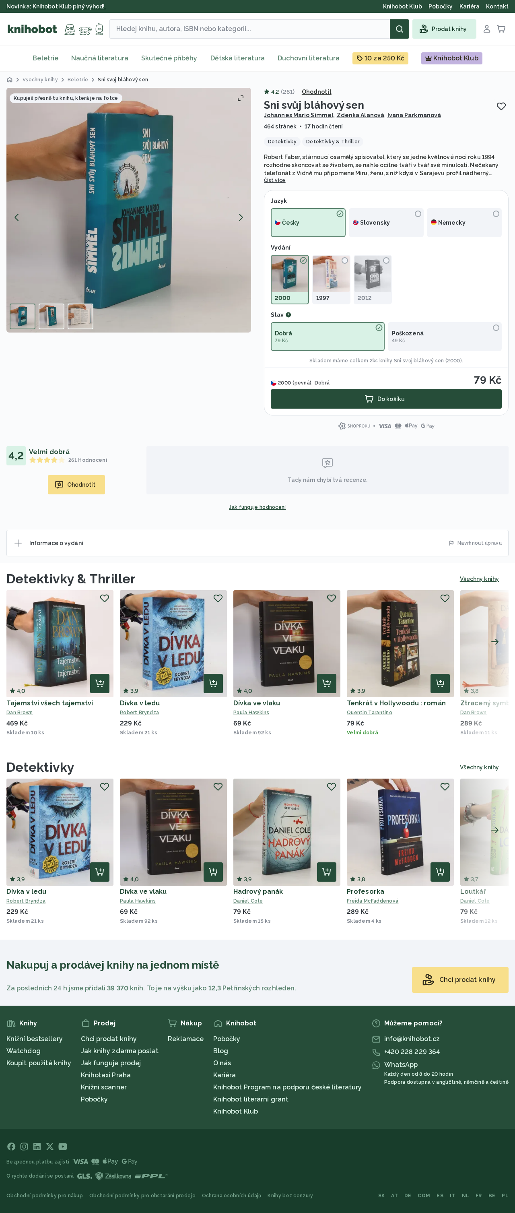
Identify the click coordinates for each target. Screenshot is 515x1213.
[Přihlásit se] (487, 29)
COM (424, 1196)
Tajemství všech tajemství (49, 703)
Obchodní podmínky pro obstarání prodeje (142, 1196)
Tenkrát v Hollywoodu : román (396, 703)
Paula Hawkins (251, 712)
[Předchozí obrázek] (17, 217)
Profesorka (365, 891)
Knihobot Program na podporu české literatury (287, 1087)
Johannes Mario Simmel (299, 115)
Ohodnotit (317, 92)
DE (408, 1196)
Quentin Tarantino (369, 712)
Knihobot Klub (235, 1111)
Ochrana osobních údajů (232, 1196)
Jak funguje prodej (111, 1063)
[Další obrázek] (240, 217)
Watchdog (23, 1051)
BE (492, 1196)
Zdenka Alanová (360, 115)
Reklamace (186, 1039)
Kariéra (224, 1075)
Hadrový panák (258, 891)
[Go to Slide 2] (51, 316)
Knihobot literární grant (250, 1099)
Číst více (275, 180)
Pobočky (94, 1099)
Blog (220, 1051)
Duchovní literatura (309, 58)
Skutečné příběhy (169, 58)
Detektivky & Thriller (71, 578)
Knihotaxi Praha (106, 1075)
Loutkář (473, 891)
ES (440, 1196)
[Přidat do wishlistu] (501, 106)
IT (452, 1196)
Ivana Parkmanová (414, 115)
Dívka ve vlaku (256, 703)
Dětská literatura (237, 58)
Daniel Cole (248, 901)
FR (479, 1196)
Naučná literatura (99, 58)
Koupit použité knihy (38, 1063)
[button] (128, 210)
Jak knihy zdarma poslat (120, 1051)
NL (466, 1196)
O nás (222, 1063)
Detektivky (40, 767)
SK (381, 1196)
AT (394, 1196)
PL (505, 1196)
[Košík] (501, 29)
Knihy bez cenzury (290, 1196)
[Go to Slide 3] (80, 316)
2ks (374, 361)
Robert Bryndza (139, 712)
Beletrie (45, 58)
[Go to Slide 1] (22, 316)
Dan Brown (19, 712)
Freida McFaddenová (372, 901)
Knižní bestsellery (34, 1039)
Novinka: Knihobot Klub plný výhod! (56, 6)
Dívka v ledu (140, 703)
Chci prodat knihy (109, 1039)
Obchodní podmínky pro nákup (44, 1196)
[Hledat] (399, 29)
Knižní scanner (104, 1087)
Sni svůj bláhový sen (419, 361)
